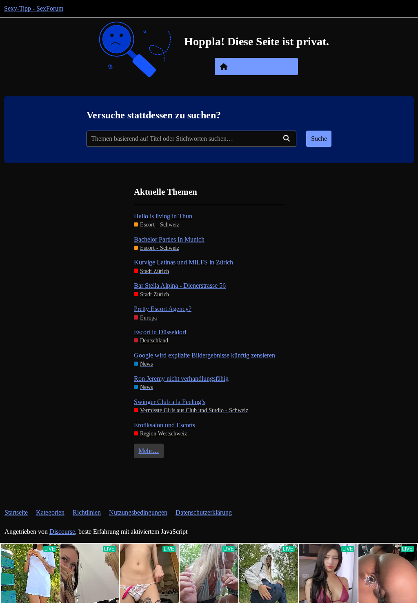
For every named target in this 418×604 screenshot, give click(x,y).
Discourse (62, 531)
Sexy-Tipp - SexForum (33, 8)
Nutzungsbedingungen (138, 512)
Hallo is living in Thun (163, 216)
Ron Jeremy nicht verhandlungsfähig (181, 378)
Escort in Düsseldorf (160, 332)
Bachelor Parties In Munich (169, 239)
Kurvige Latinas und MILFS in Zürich (183, 262)
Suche (319, 138)
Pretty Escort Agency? (162, 308)
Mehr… (148, 450)
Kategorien (50, 512)
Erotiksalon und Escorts (164, 425)
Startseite (16, 512)
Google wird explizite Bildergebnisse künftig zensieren (204, 355)
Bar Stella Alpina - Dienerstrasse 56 (180, 285)
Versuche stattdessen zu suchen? (154, 114)
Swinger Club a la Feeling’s (169, 401)
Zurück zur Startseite (262, 66)
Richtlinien (87, 512)
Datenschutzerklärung (204, 512)
